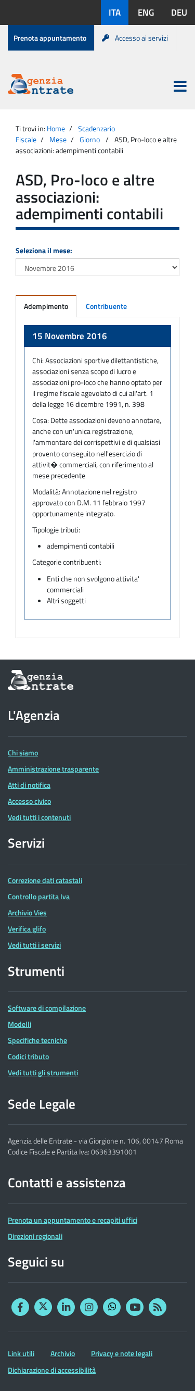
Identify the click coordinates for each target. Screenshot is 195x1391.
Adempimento (46, 306)
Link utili (21, 1353)
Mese (58, 139)
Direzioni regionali (35, 1236)
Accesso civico (29, 801)
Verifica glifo (27, 928)
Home (56, 128)
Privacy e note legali (121, 1353)
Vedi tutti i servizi (34, 944)
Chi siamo (23, 752)
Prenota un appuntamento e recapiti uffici (72, 1219)
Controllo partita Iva (39, 896)
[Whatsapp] (112, 1307)
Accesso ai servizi (141, 37)
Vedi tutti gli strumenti (43, 1072)
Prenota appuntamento (50, 37)
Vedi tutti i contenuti (39, 817)
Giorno (90, 139)
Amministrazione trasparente (53, 768)
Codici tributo (28, 1056)
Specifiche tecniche (37, 1040)
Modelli (19, 1024)
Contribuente (106, 306)
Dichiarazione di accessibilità (52, 1369)
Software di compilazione (47, 1007)
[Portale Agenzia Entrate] (40, 85)
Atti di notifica (29, 784)
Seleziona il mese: (44, 250)
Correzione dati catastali (45, 880)
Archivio (62, 1353)
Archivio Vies (27, 912)
